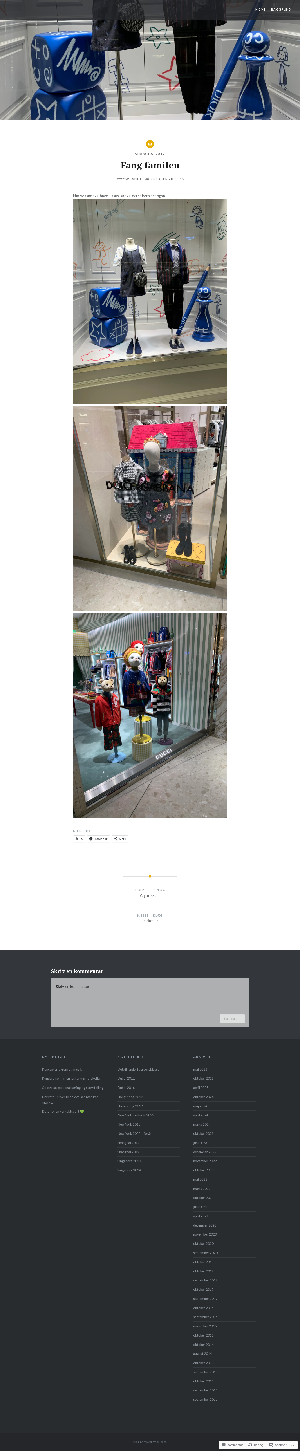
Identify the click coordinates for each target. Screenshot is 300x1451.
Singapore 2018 (129, 1170)
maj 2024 (200, 1106)
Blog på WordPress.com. (150, 1442)
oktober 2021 (203, 1198)
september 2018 (205, 1280)
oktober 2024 (203, 1097)
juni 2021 (200, 1207)
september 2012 (205, 1390)
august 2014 (202, 1353)
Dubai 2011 (126, 1078)
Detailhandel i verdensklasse (138, 1069)
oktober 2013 (203, 1363)
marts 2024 (202, 1124)
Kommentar (232, 1018)
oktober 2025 (203, 1078)
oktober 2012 (203, 1381)
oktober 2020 (203, 1243)
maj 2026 (200, 1069)
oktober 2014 (203, 1344)
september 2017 (205, 1299)
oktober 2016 (203, 1308)
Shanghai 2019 (150, 154)
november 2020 (205, 1234)
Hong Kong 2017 (130, 1106)
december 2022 (204, 1152)
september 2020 (205, 1253)
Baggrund (281, 9)
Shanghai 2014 (128, 1143)
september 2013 (205, 1372)
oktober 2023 (203, 1133)
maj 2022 (200, 1179)
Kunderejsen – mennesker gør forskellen (71, 1078)
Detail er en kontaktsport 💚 (63, 1111)
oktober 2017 (203, 1289)
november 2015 (205, 1326)
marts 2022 (202, 1189)
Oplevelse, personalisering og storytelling (72, 1088)
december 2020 (204, 1225)
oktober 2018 (203, 1271)
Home (260, 9)
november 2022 (205, 1161)
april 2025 (200, 1088)
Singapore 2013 (129, 1161)
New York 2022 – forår (134, 1133)
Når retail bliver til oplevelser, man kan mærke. (70, 1099)
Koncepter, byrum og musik (62, 1069)
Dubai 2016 (126, 1088)
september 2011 (205, 1399)
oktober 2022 (203, 1170)
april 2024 (200, 1115)
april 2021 (200, 1216)
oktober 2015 (203, 1335)
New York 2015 (129, 1124)
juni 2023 (200, 1143)
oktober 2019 (203, 1262)
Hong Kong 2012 (130, 1097)
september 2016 (205, 1317)
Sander (137, 179)
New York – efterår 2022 (135, 1115)
